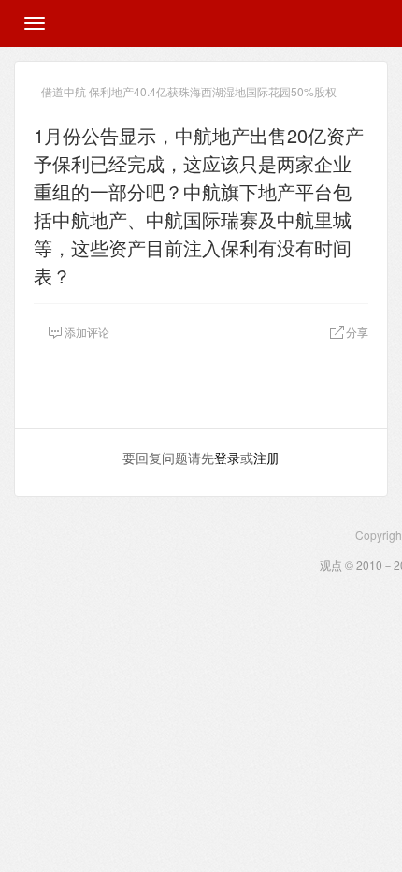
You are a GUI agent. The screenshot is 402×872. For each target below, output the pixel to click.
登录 (227, 457)
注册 (266, 457)
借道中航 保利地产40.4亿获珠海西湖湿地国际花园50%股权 (189, 91)
